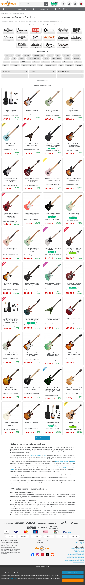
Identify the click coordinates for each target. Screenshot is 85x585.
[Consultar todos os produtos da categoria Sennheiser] (9, 523)
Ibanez (6, 62)
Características (62, 76)
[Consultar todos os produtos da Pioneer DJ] (53, 523)
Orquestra (49, 536)
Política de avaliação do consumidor (75, 557)
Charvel (50, 55)
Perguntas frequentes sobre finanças (75, 554)
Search (46, 4)
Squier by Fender (50, 65)
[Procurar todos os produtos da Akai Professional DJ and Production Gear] (31, 523)
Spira (40, 65)
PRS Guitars (56, 62)
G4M (18, 55)
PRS (72, 467)
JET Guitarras (25, 62)
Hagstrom (76, 58)
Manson (36, 62)
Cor (32, 76)
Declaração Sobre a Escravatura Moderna (74, 560)
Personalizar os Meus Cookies (72, 576)
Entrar (82, 543)
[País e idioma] (81, 3)
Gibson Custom (56, 58)
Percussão (23, 536)
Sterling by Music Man (28, 65)
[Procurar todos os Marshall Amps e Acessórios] (75, 523)
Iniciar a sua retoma (79, 551)
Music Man (45, 62)
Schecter (78, 62)
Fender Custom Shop (33, 58)
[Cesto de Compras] (75, 3)
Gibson (46, 58)
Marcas (33, 71)
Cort (58, 55)
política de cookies (13, 578)
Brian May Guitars (38, 55)
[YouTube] (42, 555)
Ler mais (59, 21)
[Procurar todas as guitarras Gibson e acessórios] (64, 523)
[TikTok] (47, 555)
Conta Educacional (79, 542)
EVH (14, 58)
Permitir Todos (72, 580)
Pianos (36, 536)
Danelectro (66, 55)
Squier (61, 461)
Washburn (69, 65)
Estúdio (61, 536)
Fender (21, 58)
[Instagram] (37, 555)
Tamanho (5, 76)
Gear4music (9, 55)
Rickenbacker (67, 62)
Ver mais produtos (41, 438)
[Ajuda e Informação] (63, 3)
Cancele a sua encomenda (77, 548)
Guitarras (11, 536)
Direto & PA (74, 536)
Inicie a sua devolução (79, 550)
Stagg (5, 65)
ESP (7, 58)
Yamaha (79, 65)
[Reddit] (52, 555)
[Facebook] (32, 555)
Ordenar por (6, 71)
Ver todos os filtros (42, 80)
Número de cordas (63, 71)
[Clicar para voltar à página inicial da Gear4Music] (8, 3)
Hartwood (26, 55)
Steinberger (15, 65)
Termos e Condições (79, 553)
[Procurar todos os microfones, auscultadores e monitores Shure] (20, 523)
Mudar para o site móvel (78, 562)
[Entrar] (69, 3)
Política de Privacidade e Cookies (76, 556)
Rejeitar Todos (72, 572)
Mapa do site (81, 559)
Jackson (15, 62)
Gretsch (67, 58)
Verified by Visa (78, 531)
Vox (61, 65)
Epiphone (76, 55)
